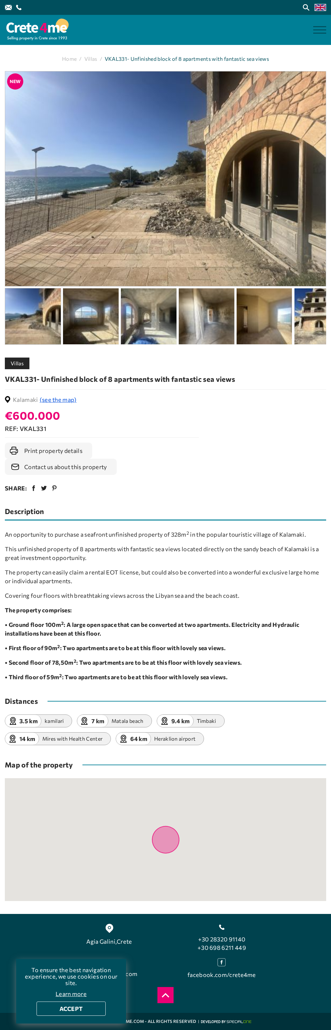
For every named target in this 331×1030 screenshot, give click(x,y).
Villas (90, 58)
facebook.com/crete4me (221, 974)
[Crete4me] (37, 30)
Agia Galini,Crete (109, 941)
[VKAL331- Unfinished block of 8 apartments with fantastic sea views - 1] (165, 178)
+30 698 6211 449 (222, 947)
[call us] (18, 7)
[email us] (8, 7)
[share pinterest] (54, 488)
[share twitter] (44, 488)
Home (69, 58)
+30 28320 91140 (222, 939)
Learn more (71, 994)
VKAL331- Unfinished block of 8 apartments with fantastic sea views (187, 58)
